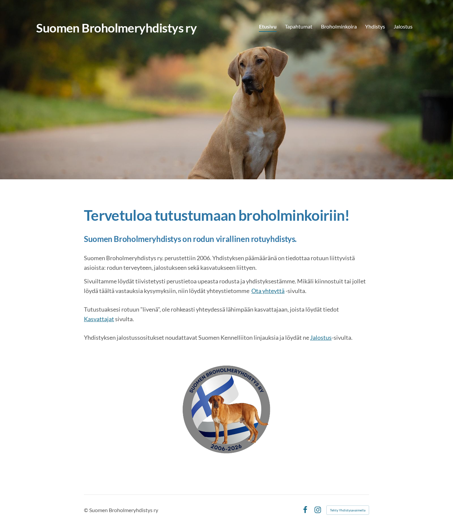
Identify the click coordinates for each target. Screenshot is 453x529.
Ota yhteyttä (268, 290)
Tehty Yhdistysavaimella (347, 510)
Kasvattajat (99, 319)
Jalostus (321, 337)
